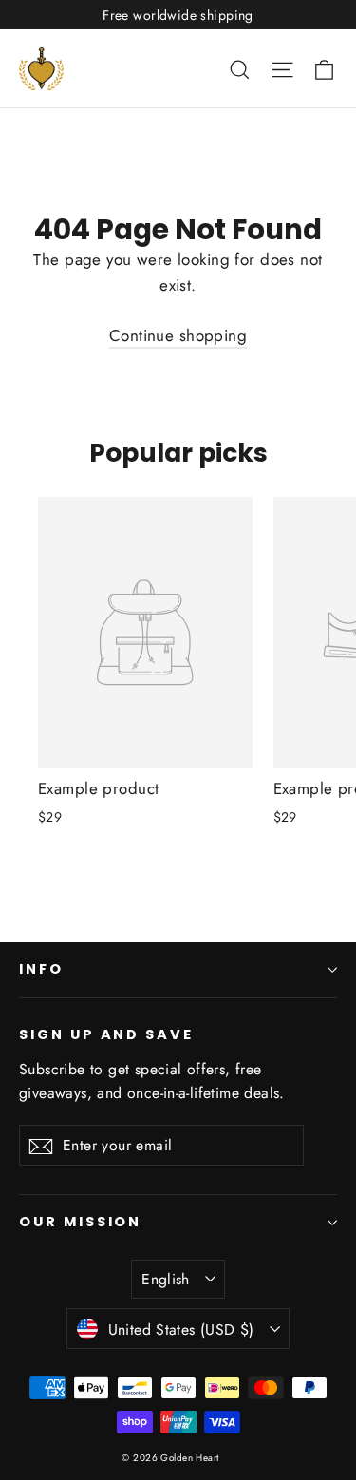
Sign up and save (106, 1034)
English (165, 1279)
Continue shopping (178, 335)
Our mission (80, 1221)
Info (41, 968)
